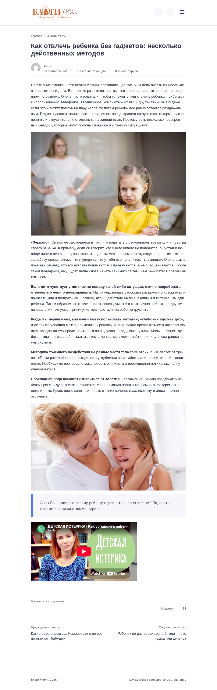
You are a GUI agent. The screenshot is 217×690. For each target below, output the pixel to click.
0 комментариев (126, 71)
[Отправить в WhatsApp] (56, 609)
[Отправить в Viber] (49, 609)
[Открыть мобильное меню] (182, 12)
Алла (47, 66)
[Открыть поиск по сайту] (170, 12)
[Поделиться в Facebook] (34, 609)
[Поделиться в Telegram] (41, 609)
